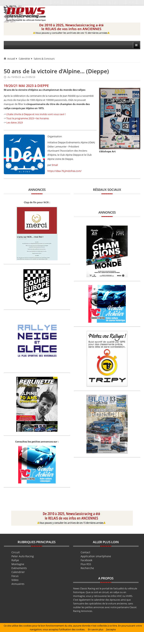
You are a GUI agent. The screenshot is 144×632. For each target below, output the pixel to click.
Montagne (17, 564)
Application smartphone (96, 556)
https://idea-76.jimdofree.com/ (64, 171)
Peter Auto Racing (22, 556)
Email (55, 165)
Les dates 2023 (14, 122)
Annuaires (17, 584)
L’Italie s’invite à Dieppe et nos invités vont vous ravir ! (36, 114)
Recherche (87, 568)
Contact (85, 552)
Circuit (15, 552)
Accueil (11, 58)
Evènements (19, 568)
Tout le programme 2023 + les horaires (27, 118)
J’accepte (111, 629)
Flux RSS (86, 564)
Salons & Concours (44, 58)
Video (14, 580)
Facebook (86, 560)
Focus (15, 576)
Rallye (15, 560)
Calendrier (24, 58)
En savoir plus (95, 629)
